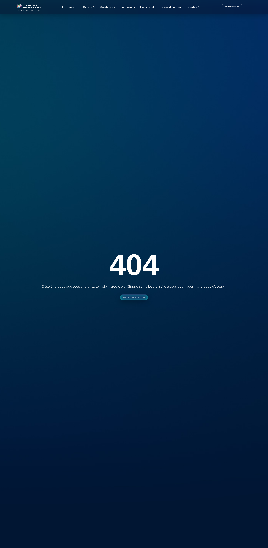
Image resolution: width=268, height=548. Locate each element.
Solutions (106, 7)
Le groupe (68, 7)
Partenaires (128, 7)
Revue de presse (171, 7)
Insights (192, 7)
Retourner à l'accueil (134, 297)
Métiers (87, 7)
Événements (147, 7)
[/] (29, 7)
